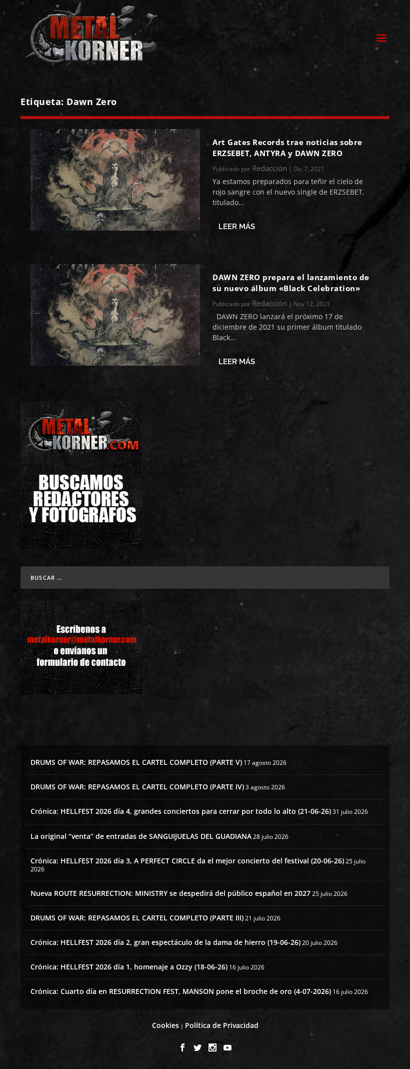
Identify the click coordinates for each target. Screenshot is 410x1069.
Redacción (269, 168)
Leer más (236, 226)
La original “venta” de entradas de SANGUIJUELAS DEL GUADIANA (141, 836)
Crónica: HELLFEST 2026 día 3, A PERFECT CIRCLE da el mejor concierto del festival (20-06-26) (187, 860)
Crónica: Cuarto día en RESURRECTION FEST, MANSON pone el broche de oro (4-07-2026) (180, 991)
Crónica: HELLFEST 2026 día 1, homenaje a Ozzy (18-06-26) (129, 966)
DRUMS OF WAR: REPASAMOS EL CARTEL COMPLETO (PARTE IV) (137, 786)
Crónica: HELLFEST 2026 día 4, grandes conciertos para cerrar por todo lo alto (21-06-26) (180, 811)
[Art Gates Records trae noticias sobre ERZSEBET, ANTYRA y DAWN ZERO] (115, 180)
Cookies (165, 1025)
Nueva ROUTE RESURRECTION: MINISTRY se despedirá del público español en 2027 (170, 893)
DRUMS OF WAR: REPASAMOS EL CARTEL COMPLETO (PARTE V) (136, 762)
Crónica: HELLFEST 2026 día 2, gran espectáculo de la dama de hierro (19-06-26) (165, 942)
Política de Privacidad (221, 1025)
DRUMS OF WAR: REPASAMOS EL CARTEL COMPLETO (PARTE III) (137, 917)
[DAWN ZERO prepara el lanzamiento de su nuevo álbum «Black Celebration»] (115, 315)
